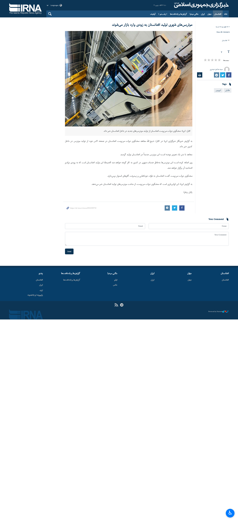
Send (69, 251)
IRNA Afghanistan (201, 5)
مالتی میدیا (194, 14)
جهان (210, 14)
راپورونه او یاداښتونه (35, 295)
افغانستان (217, 14)
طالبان (227, 90)
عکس (115, 285)
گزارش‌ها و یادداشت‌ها (178, 14)
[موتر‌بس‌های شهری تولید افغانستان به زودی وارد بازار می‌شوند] (128, 78)
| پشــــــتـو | (162, 14)
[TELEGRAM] (121, 305)
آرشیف (152, 14)
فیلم (115, 279)
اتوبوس (218, 90)
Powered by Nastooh (215, 311)
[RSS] (116, 305)
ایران (203, 14)
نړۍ (41, 290)
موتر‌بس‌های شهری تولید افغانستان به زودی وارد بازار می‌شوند (152, 25)
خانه (225, 14)
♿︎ (230, 513)
